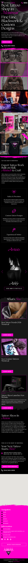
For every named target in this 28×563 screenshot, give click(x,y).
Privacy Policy (21, 559)
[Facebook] (2, 539)
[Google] (10, 539)
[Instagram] (5, 539)
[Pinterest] (7, 539)
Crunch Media (16, 561)
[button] (2, 271)
